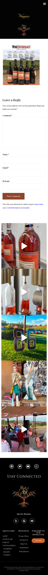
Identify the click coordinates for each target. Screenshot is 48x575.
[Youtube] (28, 466)
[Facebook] (11, 466)
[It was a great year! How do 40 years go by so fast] (24, 338)
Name (6, 154)
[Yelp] (16, 520)
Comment (7, 115)
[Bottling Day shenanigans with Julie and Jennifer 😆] (24, 246)
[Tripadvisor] (32, 520)
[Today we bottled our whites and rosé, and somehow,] (24, 292)
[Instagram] (36, 466)
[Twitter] (20, 466)
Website (6, 181)
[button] (44, 3)
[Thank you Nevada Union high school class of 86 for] (24, 383)
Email (6, 167)
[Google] (24, 520)
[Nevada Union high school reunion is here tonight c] (24, 429)
